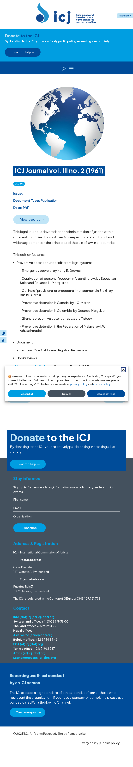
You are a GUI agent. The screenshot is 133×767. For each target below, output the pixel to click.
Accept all (27, 393)
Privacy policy (88, 743)
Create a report (26, 712)
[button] (123, 369)
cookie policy (101, 384)
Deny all (66, 393)
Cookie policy (110, 743)
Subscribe (30, 528)
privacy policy (79, 384)
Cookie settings (106, 393)
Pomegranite (76, 733)
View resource (30, 219)
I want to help (22, 52)
